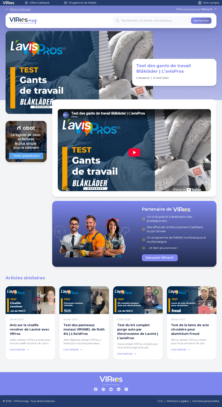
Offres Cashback (39, 2)
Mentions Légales (178, 401)
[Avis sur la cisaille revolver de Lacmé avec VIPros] (30, 323)
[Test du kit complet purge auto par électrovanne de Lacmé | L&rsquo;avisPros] (138, 323)
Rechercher (201, 20)
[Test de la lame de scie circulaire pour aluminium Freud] (191, 323)
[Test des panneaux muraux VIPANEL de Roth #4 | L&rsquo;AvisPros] (84, 323)
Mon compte (211, 2)
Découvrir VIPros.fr (160, 257)
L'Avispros (143, 77)
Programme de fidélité (82, 2)
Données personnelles (205, 401)
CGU (160, 401)
